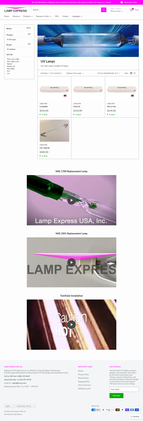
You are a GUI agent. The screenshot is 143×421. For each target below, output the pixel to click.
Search (80, 371)
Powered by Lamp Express (13, 414)
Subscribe (116, 395)
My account (116, 11)
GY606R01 (44, 106)
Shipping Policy (84, 381)
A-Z (8, 71)
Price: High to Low (13, 61)
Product (9, 35)
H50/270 (76, 106)
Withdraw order (84, 388)
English (7, 406)
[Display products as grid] (131, 73)
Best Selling (10, 69)
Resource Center (42, 16)
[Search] (103, 10)
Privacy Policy (83, 374)
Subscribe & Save (130, 2)
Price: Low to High (13, 59)
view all (28, 28)
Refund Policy (83, 378)
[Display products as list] (135, 73)
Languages (76, 16)
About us (16, 16)
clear (29, 34)
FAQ (57, 16)
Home (6, 16)
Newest (9, 64)
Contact (65, 16)
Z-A (8, 73)
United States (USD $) (24, 406)
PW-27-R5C (111, 106)
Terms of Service (84, 385)
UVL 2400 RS (45, 148)
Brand (9, 45)
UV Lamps (12, 39)
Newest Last (11, 66)
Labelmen (12, 49)
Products (26, 16)
